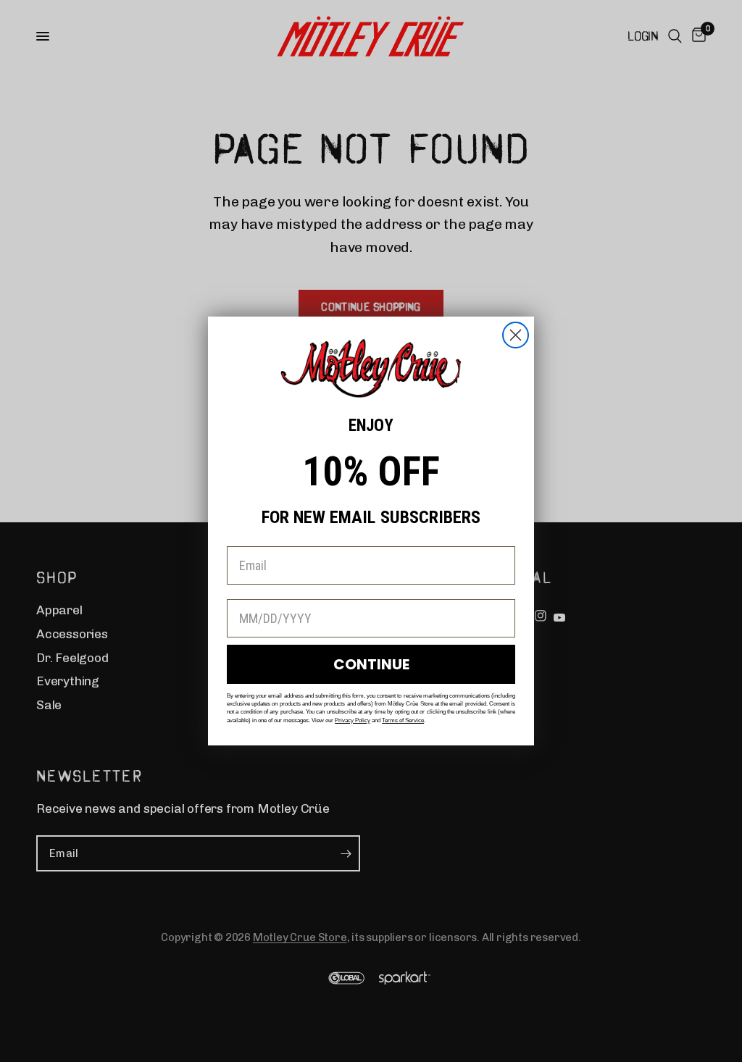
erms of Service (404, 720)
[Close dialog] (515, 335)
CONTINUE (371, 664)
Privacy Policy (352, 720)
